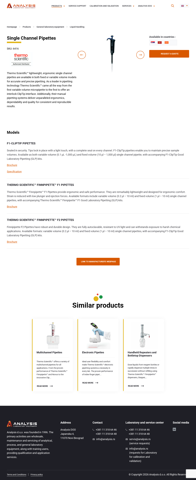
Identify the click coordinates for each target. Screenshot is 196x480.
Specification (14, 171)
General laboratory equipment (50, 27)
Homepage (12, 27)
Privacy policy (37, 474)
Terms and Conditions (16, 474)
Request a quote (169, 54)
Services (126, 6)
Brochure (12, 165)
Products (57, 6)
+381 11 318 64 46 (106, 429)
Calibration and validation (104, 6)
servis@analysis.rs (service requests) (140, 441)
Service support (77, 6)
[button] (184, 6)
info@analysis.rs (105, 439)
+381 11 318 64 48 (106, 433)
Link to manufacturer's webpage (98, 261)
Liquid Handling (77, 27)
